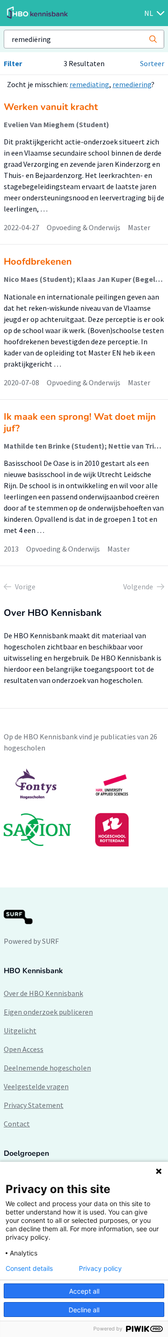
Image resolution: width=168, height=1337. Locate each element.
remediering (131, 84)
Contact (17, 1123)
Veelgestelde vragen (36, 1086)
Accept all (84, 1291)
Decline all (84, 1310)
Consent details (29, 1268)
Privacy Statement (33, 1105)
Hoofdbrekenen (38, 261)
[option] (84, 807)
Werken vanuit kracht (51, 107)
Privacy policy (100, 1268)
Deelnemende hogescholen (47, 1067)
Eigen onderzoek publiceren (48, 1011)
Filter (13, 63)
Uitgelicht (20, 1030)
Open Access (23, 1049)
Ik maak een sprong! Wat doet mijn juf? (80, 422)
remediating (89, 84)
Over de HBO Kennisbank (43, 993)
